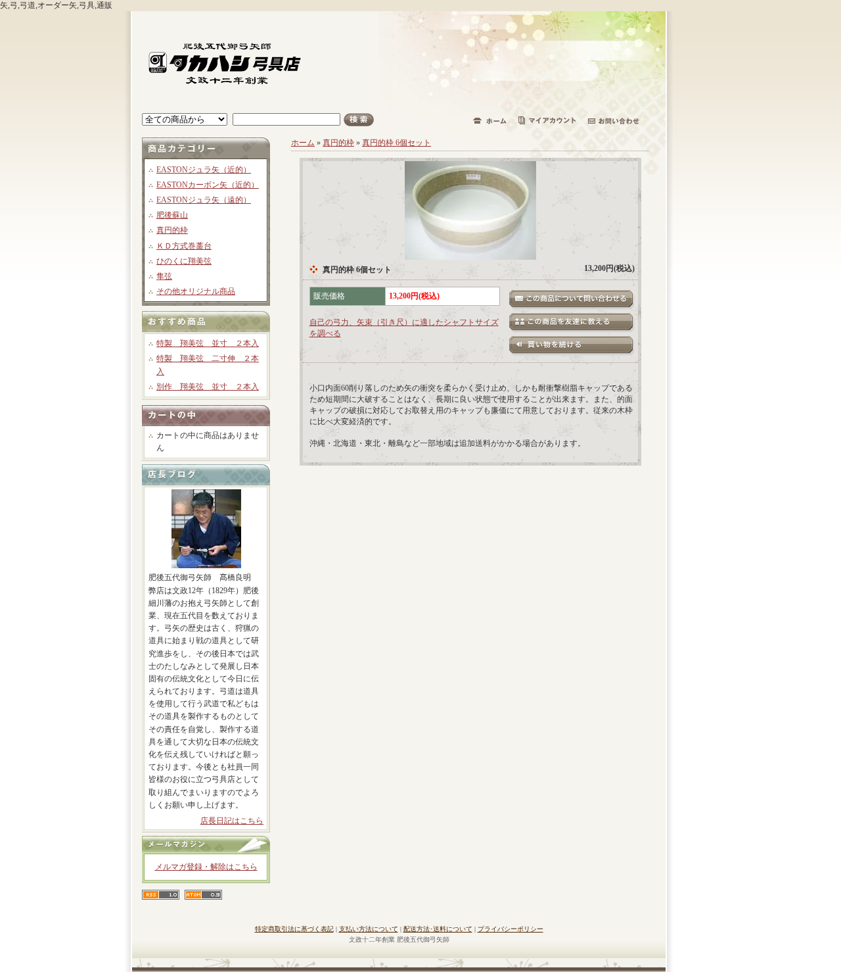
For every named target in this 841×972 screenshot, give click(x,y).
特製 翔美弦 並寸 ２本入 (207, 343)
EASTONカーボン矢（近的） (207, 184)
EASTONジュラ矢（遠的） (203, 200)
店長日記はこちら (231, 820)
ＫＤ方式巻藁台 (184, 246)
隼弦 (164, 276)
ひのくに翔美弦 (184, 261)
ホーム (303, 142)
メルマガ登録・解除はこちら (206, 866)
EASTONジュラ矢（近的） (203, 169)
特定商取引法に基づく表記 (294, 929)
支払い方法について (368, 929)
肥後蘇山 (172, 215)
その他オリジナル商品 (195, 291)
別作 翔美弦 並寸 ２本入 (207, 386)
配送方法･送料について (437, 929)
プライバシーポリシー (510, 929)
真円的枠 (172, 230)
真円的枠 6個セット (396, 142)
